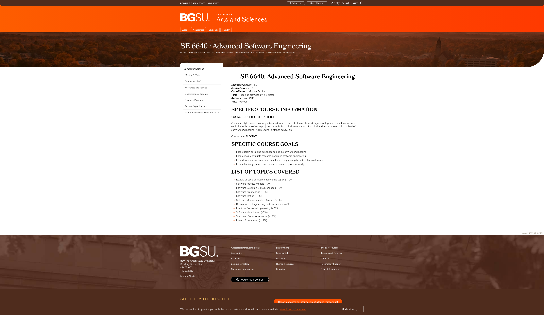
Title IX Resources (330, 269)
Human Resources (285, 264)
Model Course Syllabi (244, 52)
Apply (335, 3)
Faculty (226, 30)
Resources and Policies (196, 87)
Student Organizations (196, 106)
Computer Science (224, 52)
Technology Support (331, 264)
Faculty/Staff (282, 253)
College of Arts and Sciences (201, 52)
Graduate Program (194, 100)
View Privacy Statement (293, 309)
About (185, 30)
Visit (345, 3)
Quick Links (315, 3)
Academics (198, 30)
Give (354, 3)
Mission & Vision (193, 75)
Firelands (280, 258)
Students (213, 30)
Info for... (294, 3)
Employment (282, 247)
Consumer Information (242, 269)
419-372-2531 (187, 270)
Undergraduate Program (196, 94)
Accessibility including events (246, 247)
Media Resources (329, 247)
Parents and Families (331, 253)
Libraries (280, 269)
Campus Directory (240, 264)
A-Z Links (236, 258)
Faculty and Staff (193, 81)
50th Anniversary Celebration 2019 (202, 112)
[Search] (361, 3)
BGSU (183, 52)
